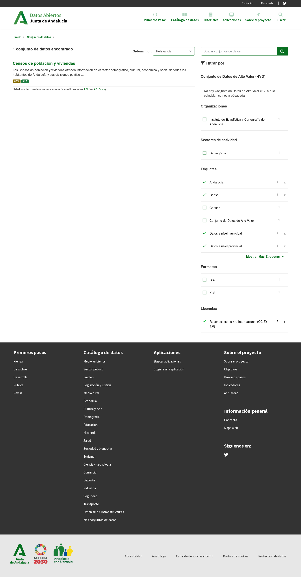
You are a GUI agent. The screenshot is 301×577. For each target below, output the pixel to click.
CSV (16, 81)
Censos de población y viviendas (44, 63)
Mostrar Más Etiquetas (263, 256)
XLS (25, 81)
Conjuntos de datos (39, 37)
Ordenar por (142, 51)
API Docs (99, 89)
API (86, 89)
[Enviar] (282, 51)
